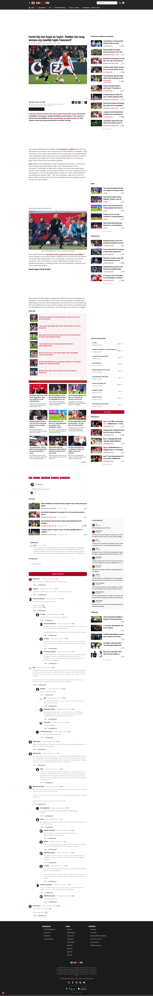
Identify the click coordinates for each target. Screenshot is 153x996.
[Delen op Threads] (73, 102)
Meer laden (107, 412)
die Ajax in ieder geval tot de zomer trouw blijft (64, 254)
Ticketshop (86, 7)
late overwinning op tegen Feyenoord (64, 118)
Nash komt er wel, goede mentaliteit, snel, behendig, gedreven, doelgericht (107, 570)
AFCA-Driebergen (100, 583)
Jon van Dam (37, 43)
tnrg (97, 539)
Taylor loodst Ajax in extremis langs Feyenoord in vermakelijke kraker (56, 345)
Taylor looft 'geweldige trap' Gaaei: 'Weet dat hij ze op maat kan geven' (60, 327)
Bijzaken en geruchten (48, 508)
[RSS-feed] (80, 982)
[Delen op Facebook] (76, 102)
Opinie (105, 193)
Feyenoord (63, 149)
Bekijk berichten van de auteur (40, 489)
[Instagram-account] (76, 982)
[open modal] (123, 3)
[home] (29, 7)
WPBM (97, 574)
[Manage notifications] (3, 993)
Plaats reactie (58, 574)
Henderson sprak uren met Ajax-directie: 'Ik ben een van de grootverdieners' (59, 318)
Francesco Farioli (35, 114)
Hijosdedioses (99, 531)
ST (96, 524)
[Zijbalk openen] (30, 3)
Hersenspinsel (99, 600)
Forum (71, 7)
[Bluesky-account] (84, 982)
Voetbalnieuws (108, 245)
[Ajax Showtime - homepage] (40, 2)
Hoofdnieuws (107, 46)
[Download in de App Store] (82, 988)
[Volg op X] (31, 493)
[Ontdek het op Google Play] (70, 988)
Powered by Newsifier (76, 992)
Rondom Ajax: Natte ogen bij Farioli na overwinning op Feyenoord (57, 371)
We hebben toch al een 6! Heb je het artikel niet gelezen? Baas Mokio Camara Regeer (107, 605)
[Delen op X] (79, 102)
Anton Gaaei (57, 114)
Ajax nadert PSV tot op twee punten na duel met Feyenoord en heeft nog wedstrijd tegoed (59, 336)
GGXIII (97, 548)
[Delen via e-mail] (82, 102)
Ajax (30, 164)
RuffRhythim (99, 557)
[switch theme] (120, 3)
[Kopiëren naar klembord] (85, 102)
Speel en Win (95, 7)
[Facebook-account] (73, 982)
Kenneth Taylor (70, 114)
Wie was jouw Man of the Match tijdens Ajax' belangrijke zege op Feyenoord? (58, 354)
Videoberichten (108, 426)
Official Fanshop (60, 7)
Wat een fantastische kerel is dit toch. (101, 528)
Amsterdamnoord (100, 592)
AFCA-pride (98, 565)
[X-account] (69, 982)
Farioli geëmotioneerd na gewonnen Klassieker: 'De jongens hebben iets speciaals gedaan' (60, 362)
